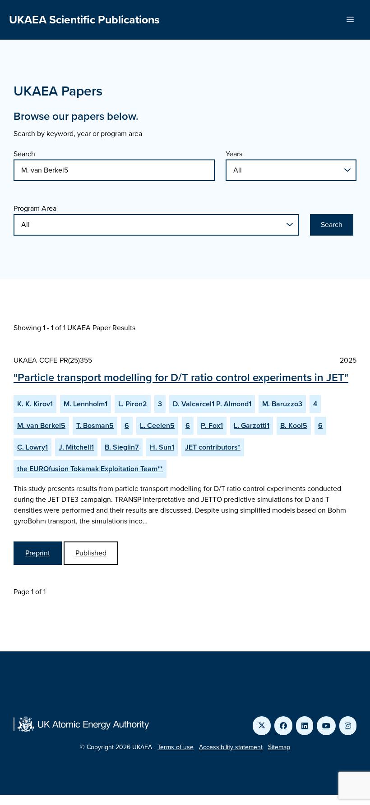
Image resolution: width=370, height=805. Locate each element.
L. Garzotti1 (251, 425)
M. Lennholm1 (85, 404)
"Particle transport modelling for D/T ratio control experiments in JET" (181, 377)
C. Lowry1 (32, 447)
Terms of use (175, 747)
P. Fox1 (212, 425)
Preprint (37, 553)
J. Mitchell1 (76, 447)
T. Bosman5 (95, 425)
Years (234, 154)
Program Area (35, 208)
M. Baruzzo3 (282, 404)
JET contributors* (212, 447)
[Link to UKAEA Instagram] (347, 725)
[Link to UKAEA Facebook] (283, 725)
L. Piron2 (132, 404)
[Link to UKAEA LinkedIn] (304, 725)
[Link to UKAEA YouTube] (326, 725)
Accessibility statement (231, 747)
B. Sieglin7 (122, 447)
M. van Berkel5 (41, 425)
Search (24, 154)
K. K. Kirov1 (35, 404)
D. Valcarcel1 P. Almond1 (212, 404)
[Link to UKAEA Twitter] (262, 725)
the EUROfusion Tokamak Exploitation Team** (90, 469)
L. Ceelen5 (157, 425)
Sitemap (279, 747)
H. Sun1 (162, 447)
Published (90, 553)
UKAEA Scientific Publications (84, 19)
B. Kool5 (293, 425)
